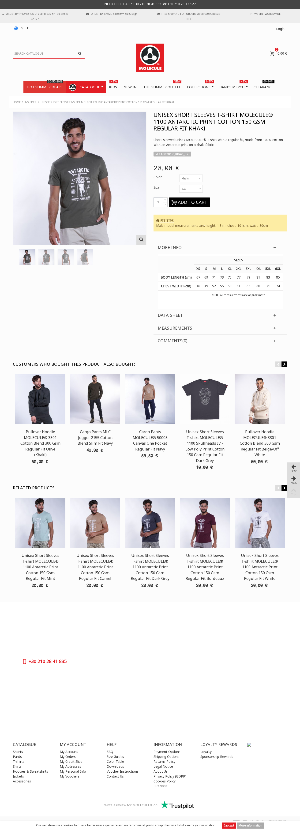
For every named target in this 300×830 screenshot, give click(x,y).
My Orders (68, 756)
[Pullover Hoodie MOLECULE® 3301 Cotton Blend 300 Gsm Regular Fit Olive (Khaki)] (40, 399)
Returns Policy (164, 761)
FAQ (110, 751)
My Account (69, 751)
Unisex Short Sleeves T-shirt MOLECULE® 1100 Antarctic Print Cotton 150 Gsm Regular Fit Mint (40, 567)
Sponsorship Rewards (216, 756)
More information (250, 825)
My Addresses (70, 766)
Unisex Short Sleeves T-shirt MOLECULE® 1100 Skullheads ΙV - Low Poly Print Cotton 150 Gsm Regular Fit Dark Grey (205, 446)
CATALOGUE (90, 87)
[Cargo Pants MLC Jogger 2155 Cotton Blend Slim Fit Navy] (95, 399)
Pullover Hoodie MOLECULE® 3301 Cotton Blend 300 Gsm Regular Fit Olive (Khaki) (40, 443)
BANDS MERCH (233, 85)
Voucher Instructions (123, 771)
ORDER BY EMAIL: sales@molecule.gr (114, 13)
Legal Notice (163, 766)
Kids (113, 85)
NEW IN (130, 87)
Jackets (18, 776)
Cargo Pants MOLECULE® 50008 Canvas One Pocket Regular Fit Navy (150, 440)
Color (158, 177)
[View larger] (141, 240)
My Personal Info (73, 771)
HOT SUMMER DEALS (44, 85)
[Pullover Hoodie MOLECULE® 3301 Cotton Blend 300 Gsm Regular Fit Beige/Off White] (260, 399)
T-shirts (18, 761)
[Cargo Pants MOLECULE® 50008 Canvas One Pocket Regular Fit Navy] (150, 399)
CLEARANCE (264, 85)
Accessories (22, 781)
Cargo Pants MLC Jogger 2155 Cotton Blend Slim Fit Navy (95, 437)
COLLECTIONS (200, 85)
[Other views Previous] (15, 258)
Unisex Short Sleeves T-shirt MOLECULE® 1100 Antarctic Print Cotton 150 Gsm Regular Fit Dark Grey (150, 567)
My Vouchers (69, 776)
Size (157, 187)
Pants (17, 756)
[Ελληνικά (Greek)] (16, 28)
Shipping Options (166, 756)
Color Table (115, 761)
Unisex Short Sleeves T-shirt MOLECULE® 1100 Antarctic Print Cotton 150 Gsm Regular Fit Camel (95, 567)
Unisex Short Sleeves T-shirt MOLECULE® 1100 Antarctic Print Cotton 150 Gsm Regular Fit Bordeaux (205, 567)
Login (280, 28)
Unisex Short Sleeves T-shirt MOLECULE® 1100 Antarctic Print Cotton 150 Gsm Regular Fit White (260, 567)
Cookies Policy (165, 781)
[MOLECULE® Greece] (150, 58)
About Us (161, 771)
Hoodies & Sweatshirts (30, 771)
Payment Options (167, 751)
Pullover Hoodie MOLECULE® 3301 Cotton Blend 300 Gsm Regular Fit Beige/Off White (260, 443)
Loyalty (206, 751)
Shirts (17, 766)
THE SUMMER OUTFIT (161, 85)
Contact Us (115, 776)
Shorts (18, 751)
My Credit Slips (71, 761)
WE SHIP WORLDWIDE (267, 13)
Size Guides (115, 756)
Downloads (115, 766)
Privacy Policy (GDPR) (170, 776)
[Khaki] (27, 257)
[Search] (80, 54)
